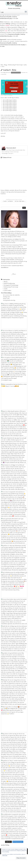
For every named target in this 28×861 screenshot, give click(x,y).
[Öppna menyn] (26, 12)
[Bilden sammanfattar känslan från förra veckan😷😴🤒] (14, 396)
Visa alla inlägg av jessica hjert (8, 153)
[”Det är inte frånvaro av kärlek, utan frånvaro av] (14, 343)
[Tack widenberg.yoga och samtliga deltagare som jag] (14, 584)
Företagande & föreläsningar (11, 285)
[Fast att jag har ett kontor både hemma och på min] (14, 370)
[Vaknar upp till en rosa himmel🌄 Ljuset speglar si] (14, 719)
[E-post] (3, 12)
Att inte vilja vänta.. (20, 201)
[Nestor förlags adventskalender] (14, 87)
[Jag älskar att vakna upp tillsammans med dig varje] (14, 558)
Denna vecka (6, 298)
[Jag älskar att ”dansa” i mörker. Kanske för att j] (14, 773)
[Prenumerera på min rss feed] (1, 12)
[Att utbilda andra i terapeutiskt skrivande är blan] (14, 826)
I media (5, 288)
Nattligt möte (6, 296)
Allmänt (6, 281)
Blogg (5, 64)
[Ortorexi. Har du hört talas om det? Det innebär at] (14, 611)
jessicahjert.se (4, 267)
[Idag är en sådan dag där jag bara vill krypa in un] (14, 423)
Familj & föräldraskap (9, 283)
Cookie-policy (4, 855)
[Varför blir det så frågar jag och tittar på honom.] (14, 638)
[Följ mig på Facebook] (5, 12)
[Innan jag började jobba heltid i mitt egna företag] (14, 531)
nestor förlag (5, 845)
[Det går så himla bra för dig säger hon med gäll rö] (14, 450)
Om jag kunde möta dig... (9, 300)
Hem (2, 64)
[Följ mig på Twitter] (4, 12)
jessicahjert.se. (13, 234)
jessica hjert (4, 74)
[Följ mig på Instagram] (6, 12)
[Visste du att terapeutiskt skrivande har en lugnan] (14, 504)
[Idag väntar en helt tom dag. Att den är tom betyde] (14, 746)
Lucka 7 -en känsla (7, 201)
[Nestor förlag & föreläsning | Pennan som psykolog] (14, 4)
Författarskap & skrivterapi (15, 64)
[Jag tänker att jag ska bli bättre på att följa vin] (14, 665)
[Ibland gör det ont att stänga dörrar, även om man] (14, 692)
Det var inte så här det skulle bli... (11, 295)
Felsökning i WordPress (6, 32)
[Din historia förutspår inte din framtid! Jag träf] (14, 799)
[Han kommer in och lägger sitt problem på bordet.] (14, 477)
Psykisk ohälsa (7, 290)
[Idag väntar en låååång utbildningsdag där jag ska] (14, 316)
